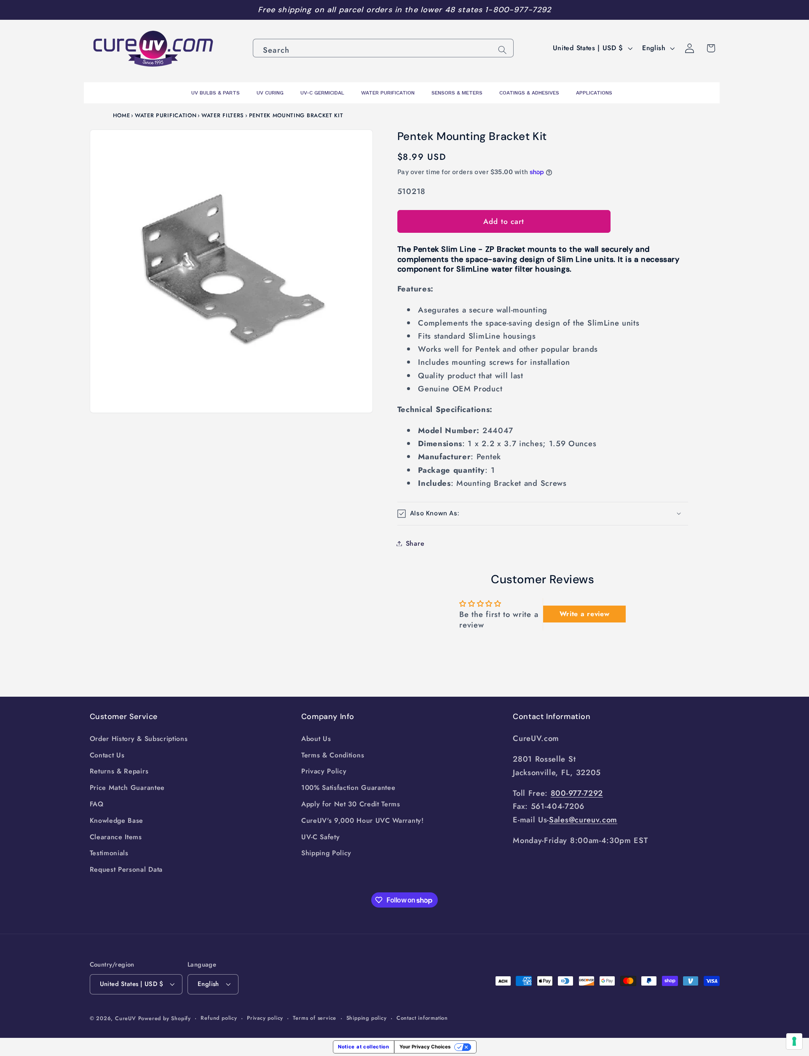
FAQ (97, 804)
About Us (316, 739)
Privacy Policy (324, 771)
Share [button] (415, 543)
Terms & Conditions (332, 755)
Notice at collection (363, 1047)
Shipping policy (366, 1018)
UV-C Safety (320, 837)
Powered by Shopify (164, 1018)
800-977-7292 (577, 793)
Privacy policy (265, 1018)
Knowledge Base (117, 820)
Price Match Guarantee (127, 787)
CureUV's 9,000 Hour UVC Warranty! (362, 820)
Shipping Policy (326, 853)
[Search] (502, 50)
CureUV (125, 1018)
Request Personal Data (126, 869)
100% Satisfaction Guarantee (348, 787)
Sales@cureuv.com (583, 819)
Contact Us (107, 755)
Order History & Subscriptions (139, 739)
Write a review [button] (585, 614)
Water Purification (165, 115)
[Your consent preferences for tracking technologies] (794, 1041)
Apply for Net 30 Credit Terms (350, 804)
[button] (542, 513)
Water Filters (222, 115)
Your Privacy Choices (424, 1047)
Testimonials (109, 853)
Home (121, 115)
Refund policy (219, 1018)
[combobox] (383, 48)
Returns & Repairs (119, 771)
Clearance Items (116, 837)
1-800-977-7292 (518, 10)
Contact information (422, 1018)
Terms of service (314, 1018)
